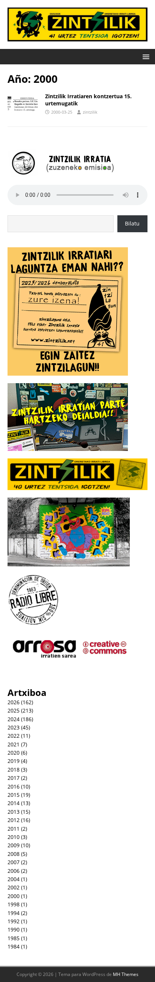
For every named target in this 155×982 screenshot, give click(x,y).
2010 (14, 836)
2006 (14, 870)
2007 (14, 862)
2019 (14, 760)
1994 (14, 913)
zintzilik (90, 112)
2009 (14, 845)
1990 (14, 929)
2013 (14, 811)
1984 (14, 946)
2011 (14, 828)
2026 (14, 702)
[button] (144, 56)
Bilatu (132, 223)
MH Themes (125, 974)
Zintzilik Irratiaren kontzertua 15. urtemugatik (88, 100)
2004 (14, 879)
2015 (14, 794)
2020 (14, 752)
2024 (14, 719)
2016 (14, 786)
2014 (14, 803)
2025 (14, 710)
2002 (14, 887)
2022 (14, 735)
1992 (14, 921)
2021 (14, 744)
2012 (14, 820)
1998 (14, 904)
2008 (14, 853)
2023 (14, 727)
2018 (14, 769)
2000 (14, 896)
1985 (14, 938)
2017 (14, 777)
